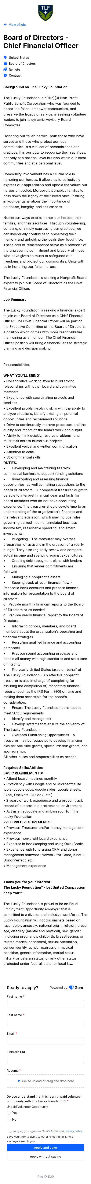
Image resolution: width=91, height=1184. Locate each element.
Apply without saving (45, 1156)
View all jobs (17, 24)
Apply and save (45, 1147)
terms (54, 1131)
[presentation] (45, 1081)
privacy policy (73, 1131)
